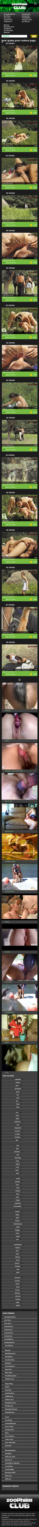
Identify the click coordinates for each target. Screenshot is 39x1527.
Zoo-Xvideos (8, 1436)
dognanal (19, 1128)
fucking (19, 1137)
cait (19, 1125)
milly (19, 1302)
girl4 (19, 1272)
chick (19, 1227)
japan (19, 1164)
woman (19, 1281)
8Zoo (6, 1433)
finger (19, 1200)
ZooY (6, 1417)
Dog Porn (7, 1369)
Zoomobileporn (9, 1423)
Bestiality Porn (9, 27)
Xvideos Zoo (8, 1379)
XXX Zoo (7, 1479)
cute (19, 1167)
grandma (19, 1088)
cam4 (19, 1178)
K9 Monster (8, 1406)
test (19, 1155)
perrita (13, 75)
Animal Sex (26, 16)
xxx (19, 1112)
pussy (19, 1263)
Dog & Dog (8, 1383)
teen (19, 1115)
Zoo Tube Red (9, 1442)
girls (19, 1218)
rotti (19, 1269)
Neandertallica (9, 1450)
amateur (19, 1151)
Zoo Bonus (26, 21)
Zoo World (8, 1466)
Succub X (7, 1460)
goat (19, 1092)
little (19, 1118)
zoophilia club (25, 8)
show (18, 1284)
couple (19, 1134)
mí (10, 75)
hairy (19, 1287)
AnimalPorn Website (11, 1463)
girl (19, 1140)
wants (19, 1082)
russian (19, 1131)
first (19, 1251)
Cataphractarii (27, 20)
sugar (19, 1236)
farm (19, 1104)
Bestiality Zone (9, 1403)
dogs (19, 1214)
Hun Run (7, 1390)
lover (19, 1233)
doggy (19, 1230)
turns (19, 1260)
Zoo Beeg (7, 1420)
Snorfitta (7, 1453)
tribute (18, 1191)
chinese (19, 1277)
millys (19, 1305)
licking (19, 1266)
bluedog (19, 1158)
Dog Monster (8, 1412)
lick (19, 1148)
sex (19, 1101)
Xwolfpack (7, 28)
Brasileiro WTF (9, 1472)
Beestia (6, 25)
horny (19, 1290)
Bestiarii (7, 32)
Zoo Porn (7, 16)
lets (19, 1145)
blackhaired (19, 1224)
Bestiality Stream (10, 1409)
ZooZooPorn (8, 1430)
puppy (19, 1181)
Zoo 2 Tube (8, 1426)
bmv (19, 1194)
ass (19, 1239)
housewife (19, 1206)
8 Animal (7, 1445)
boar (19, 1107)
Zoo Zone (7, 18)
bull (19, 1098)
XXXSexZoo (8, 1396)
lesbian (19, 1293)
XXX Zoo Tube (9, 1457)
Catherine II (8, 21)
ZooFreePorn (8, 1393)
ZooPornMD (8, 1469)
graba (7, 75)
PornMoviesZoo (9, 1376)
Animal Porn (8, 20)
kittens (19, 1248)
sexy (19, 1161)
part (19, 1085)
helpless (19, 1203)
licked (19, 1211)
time (19, 1254)
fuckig (19, 1299)
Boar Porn (7, 1372)
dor (19, 1095)
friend (19, 1221)
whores (19, 1296)
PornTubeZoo (9, 1366)
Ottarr (6, 1387)
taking (19, 1257)
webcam (19, 1121)
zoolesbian (19, 1244)
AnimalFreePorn (9, 14)
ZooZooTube (8, 30)
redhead (19, 1079)
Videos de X (8, 1399)
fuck (19, 1170)
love (19, 1185)
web (19, 1173)
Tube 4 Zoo (8, 1439)
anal (19, 1197)
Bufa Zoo (7, 1476)
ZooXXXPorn (26, 18)
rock (19, 1188)
